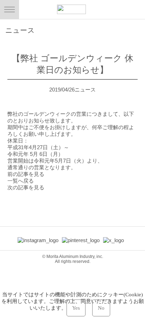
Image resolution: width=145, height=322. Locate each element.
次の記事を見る (25, 187)
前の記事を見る (25, 174)
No (101, 308)
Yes (76, 308)
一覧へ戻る (20, 181)
